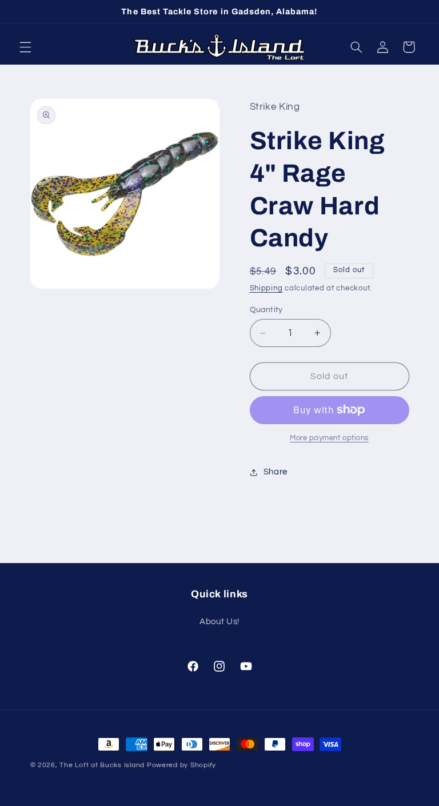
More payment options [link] (329, 438)
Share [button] (276, 472)
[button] (25, 47)
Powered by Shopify (181, 765)
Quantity (266, 310)
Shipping (266, 288)
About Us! (219, 621)
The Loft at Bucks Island (102, 765)
